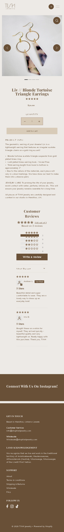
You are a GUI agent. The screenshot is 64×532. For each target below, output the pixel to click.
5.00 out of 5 (41, 222)
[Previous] (7, 48)
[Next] (56, 48)
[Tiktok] (17, 506)
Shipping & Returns (15, 484)
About (9, 476)
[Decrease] (24, 121)
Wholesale (11, 488)
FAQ (8, 492)
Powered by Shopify (43, 526)
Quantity (32, 114)
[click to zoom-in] (56, 20)
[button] (32, 99)
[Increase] (39, 121)
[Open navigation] (58, 6)
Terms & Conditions (15, 480)
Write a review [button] (32, 256)
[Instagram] (12, 506)
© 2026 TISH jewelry (22, 526)
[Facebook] (7, 506)
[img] (22, 276)
